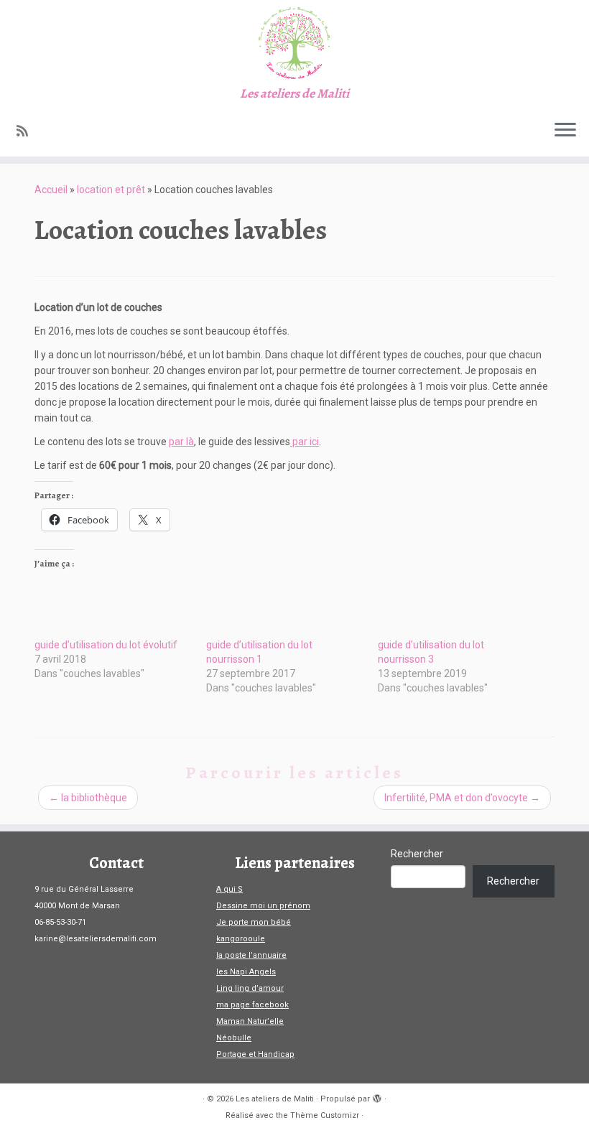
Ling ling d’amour (250, 988)
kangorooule (240, 938)
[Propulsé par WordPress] (377, 1096)
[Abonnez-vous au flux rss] (27, 131)
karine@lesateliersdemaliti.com (95, 938)
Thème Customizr (324, 1115)
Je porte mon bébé (253, 922)
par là (181, 441)
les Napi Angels (246, 971)
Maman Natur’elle (250, 1021)
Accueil (51, 189)
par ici (304, 441)
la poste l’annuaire (251, 955)
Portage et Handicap (255, 1054)
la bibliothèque (88, 797)
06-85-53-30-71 (60, 922)
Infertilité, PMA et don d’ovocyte (462, 797)
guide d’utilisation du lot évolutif (105, 645)
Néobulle (233, 1038)
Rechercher (417, 853)
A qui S (229, 889)
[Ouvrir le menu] (565, 130)
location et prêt (111, 189)
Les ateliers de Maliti (275, 1099)
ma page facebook (252, 1005)
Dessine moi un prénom (263, 905)
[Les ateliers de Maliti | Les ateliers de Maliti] (294, 43)
